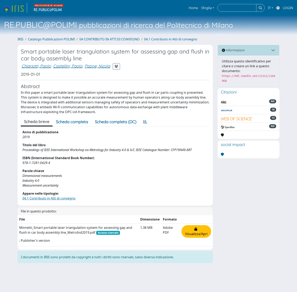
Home (193, 8)
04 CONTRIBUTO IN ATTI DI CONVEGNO (109, 39)
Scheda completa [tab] (72, 121)
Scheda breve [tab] (36, 121)
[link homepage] (14, 8)
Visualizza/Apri (196, 231)
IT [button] (269, 8)
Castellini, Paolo (67, 65)
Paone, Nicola (97, 65)
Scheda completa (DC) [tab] (115, 121)
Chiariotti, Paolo (36, 65)
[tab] (145, 122)
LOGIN (288, 8)
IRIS (20, 39)
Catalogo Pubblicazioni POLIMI (51, 39)
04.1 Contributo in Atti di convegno (170, 39)
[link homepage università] (48, 8)
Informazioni (234, 50)
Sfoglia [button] (206, 8)
